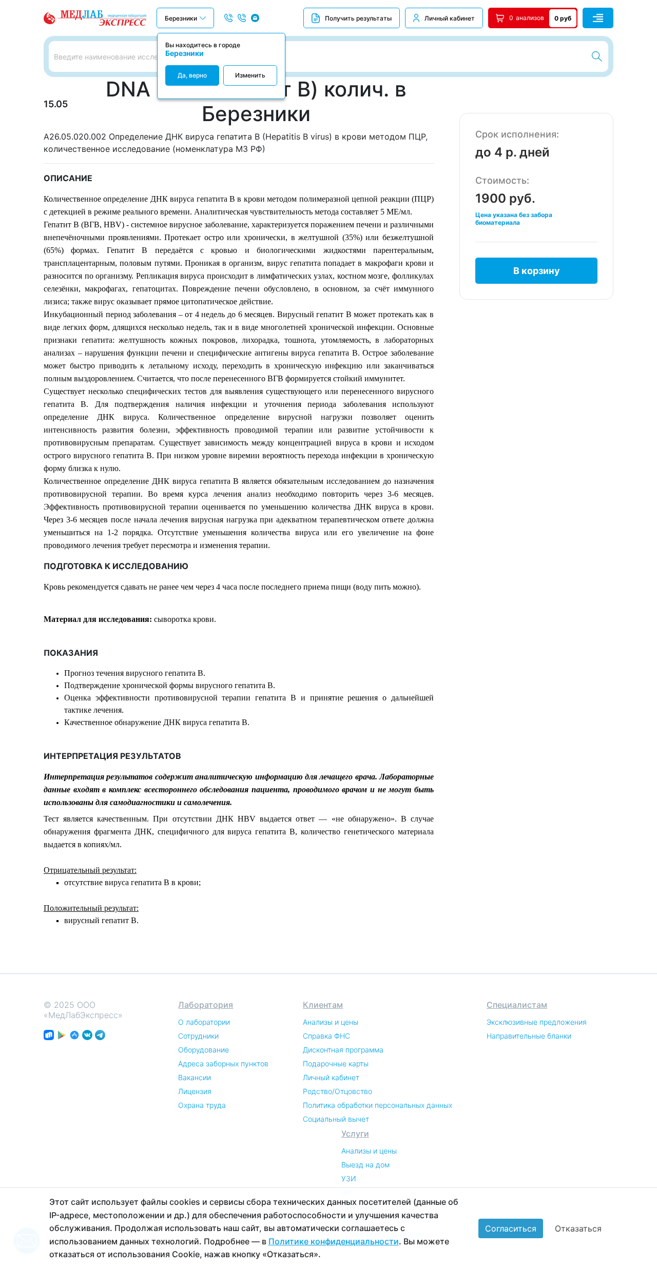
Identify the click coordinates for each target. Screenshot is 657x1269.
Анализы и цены (330, 1022)
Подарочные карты (336, 1063)
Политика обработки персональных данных (377, 1105)
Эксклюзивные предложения (537, 1022)
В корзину (536, 270)
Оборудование (203, 1049)
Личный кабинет (449, 18)
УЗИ (348, 1178)
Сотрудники (198, 1035)
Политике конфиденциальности (333, 1241)
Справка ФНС (326, 1035)
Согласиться (510, 1228)
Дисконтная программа (343, 1049)
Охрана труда (202, 1105)
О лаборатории (204, 1022)
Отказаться (578, 1228)
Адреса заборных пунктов (223, 1063)
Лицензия (194, 1091)
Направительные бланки (529, 1035)
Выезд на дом (365, 1164)
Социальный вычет (336, 1119)
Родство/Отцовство (337, 1091)
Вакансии (194, 1077)
